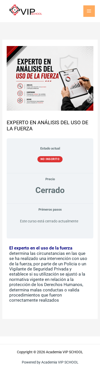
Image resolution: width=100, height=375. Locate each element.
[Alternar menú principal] (89, 11)
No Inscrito (50, 159)
